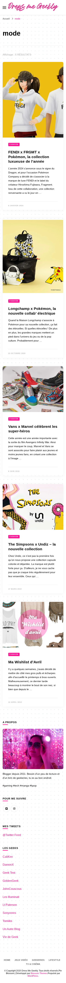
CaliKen (8, 856)
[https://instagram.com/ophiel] (14, 808)
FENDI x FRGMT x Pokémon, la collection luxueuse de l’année (28, 157)
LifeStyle (54, 960)
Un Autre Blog (11, 929)
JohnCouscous (12, 888)
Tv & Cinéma (33, 964)
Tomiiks (7, 920)
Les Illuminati (11, 896)
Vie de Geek (10, 936)
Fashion (14, 144)
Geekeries (38, 960)
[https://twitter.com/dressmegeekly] (6, 808)
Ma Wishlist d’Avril (25, 662)
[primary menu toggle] (4, 7)
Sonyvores (9, 912)
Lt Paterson (10, 904)
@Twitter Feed (12, 834)
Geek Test (9, 872)
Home (7, 960)
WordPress (32, 976)
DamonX (8, 864)
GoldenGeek (10, 880)
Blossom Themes (39, 973)
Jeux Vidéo (21, 960)
